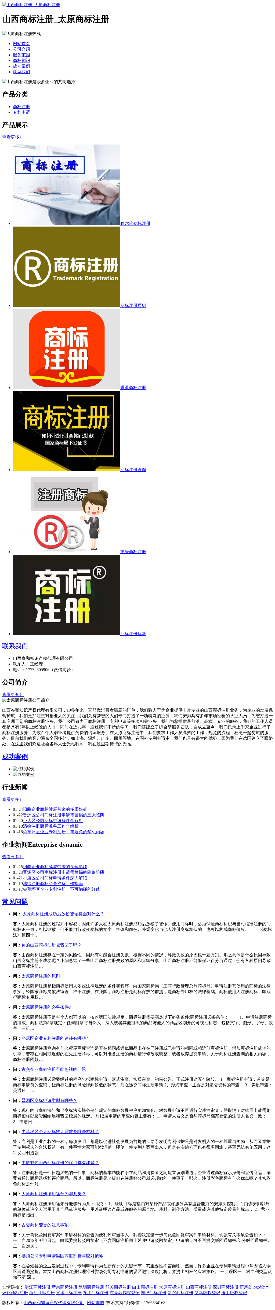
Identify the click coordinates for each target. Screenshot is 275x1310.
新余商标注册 (64, 1287)
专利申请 (21, 112)
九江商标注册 (95, 1292)
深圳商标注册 (225, 1287)
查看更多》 (13, 137)
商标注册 (21, 106)
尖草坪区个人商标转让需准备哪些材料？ (60, 1131)
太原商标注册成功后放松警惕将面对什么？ (62, 914)
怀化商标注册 (15, 1292)
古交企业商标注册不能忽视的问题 (53, 1069)
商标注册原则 (133, 305)
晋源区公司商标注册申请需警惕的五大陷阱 (63, 815)
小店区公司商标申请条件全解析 (53, 820)
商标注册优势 (133, 633)
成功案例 (21, 66)
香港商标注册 (133, 387)
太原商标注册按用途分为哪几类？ (53, 1193)
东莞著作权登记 (125, 1292)
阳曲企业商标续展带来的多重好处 (55, 809)
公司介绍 (21, 49)
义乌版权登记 (207, 1292)
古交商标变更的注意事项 (45, 1225)
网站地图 (95, 1302)
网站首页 (21, 43)
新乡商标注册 (180, 1292)
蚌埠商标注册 (154, 1292)
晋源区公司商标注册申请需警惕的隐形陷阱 (63, 872)
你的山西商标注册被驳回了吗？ (51, 945)
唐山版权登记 (234, 1292)
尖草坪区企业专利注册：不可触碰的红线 (61, 889)
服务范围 (21, 55)
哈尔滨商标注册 (135, 223)
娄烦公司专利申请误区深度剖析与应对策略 (62, 1256)
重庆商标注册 (133, 551)
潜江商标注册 (37, 1287)
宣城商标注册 (69, 1292)
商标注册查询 (133, 469)
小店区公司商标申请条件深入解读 (55, 878)
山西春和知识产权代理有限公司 (54, 1302)
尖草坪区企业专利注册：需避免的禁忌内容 (63, 832)
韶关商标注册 (118, 1287)
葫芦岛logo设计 (254, 1287)
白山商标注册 (145, 1287)
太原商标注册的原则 (40, 976)
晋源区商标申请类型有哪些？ (49, 1100)
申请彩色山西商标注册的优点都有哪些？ (60, 1162)
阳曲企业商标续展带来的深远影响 (55, 866)
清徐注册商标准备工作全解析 (51, 826)
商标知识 (21, 60)
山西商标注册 (199, 1287)
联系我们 (21, 71)
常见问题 (15, 901)
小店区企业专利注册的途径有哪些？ (55, 1038)
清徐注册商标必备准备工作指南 (53, 883)
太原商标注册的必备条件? (46, 1007)
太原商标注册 (172, 1287)
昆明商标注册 (91, 1287)
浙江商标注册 (42, 1292)
